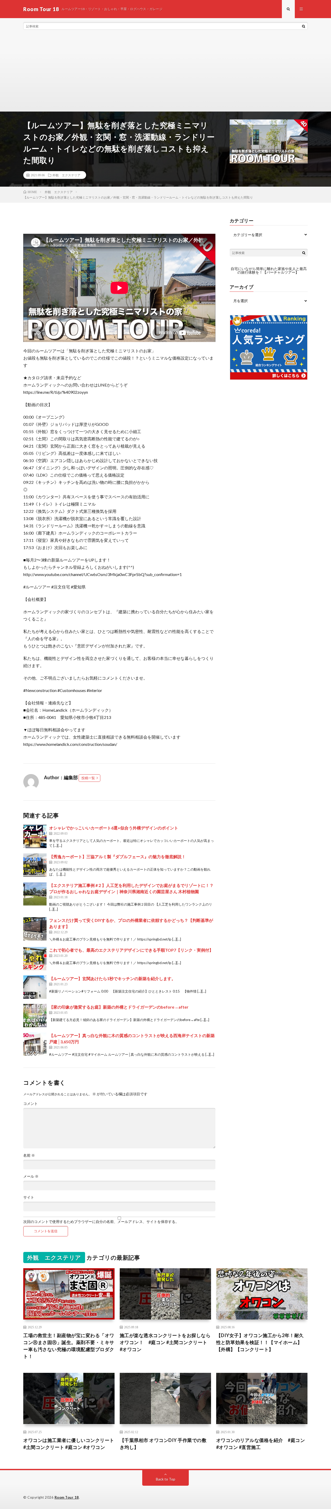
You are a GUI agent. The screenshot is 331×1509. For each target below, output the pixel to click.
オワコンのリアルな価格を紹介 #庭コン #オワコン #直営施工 (260, 1443)
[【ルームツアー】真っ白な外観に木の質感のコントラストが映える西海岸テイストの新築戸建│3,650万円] (35, 1044)
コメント (30, 1103)
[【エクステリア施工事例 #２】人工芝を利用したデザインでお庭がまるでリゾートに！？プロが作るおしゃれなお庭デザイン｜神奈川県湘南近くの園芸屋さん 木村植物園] (35, 894)
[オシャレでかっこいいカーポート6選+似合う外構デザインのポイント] (35, 836)
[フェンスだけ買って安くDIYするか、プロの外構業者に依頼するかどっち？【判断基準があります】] (35, 929)
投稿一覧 (88, 778)
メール (31, 1176)
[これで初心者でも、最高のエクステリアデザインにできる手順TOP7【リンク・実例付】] (35, 958)
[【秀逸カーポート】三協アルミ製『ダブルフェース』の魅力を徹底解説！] (35, 865)
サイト (28, 1197)
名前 (29, 1155)
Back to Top (165, 1479)
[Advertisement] (165, 72)
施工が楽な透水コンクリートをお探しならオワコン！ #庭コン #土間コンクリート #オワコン (165, 1342)
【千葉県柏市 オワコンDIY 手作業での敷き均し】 (163, 1443)
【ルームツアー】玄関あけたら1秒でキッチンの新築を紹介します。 (112, 978)
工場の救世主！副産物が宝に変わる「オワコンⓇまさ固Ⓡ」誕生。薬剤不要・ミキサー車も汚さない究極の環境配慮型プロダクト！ (68, 1345)
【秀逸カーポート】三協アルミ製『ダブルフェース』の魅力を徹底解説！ (117, 856)
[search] (303, 26)
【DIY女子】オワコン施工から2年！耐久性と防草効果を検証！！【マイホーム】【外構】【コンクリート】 (260, 1342)
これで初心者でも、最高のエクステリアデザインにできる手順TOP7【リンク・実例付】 (131, 949)
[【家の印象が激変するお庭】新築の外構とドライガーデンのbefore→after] (35, 1015)
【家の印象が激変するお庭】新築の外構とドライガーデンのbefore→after (119, 1006)
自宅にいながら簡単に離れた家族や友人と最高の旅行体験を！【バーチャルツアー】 (269, 270)
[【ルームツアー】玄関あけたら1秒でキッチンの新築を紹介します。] (35, 987)
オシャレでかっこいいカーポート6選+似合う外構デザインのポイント (113, 827)
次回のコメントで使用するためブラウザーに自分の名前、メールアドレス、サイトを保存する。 (101, 1221)
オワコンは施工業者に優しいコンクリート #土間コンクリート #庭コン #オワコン (69, 1443)
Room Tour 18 (67, 1497)
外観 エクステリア (66, 175)
